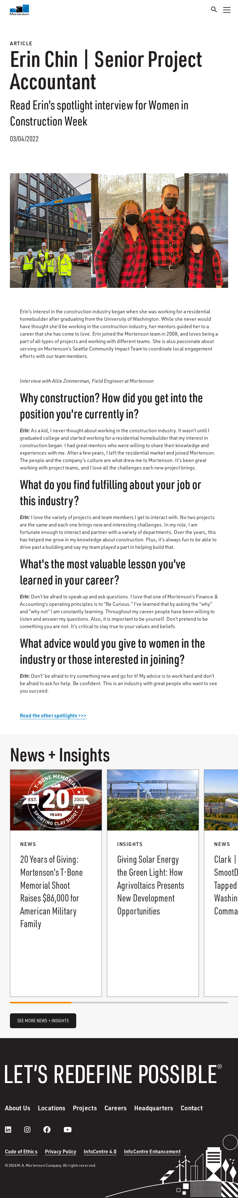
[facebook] (53, 1129)
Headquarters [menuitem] (153, 1108)
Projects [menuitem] (85, 1108)
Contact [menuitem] (192, 1108)
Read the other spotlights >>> (53, 715)
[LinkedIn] (14, 1129)
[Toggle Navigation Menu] (227, 10)
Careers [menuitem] (115, 1108)
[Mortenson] (19, 9)
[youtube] (68, 1129)
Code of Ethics (21, 1151)
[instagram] (33, 1129)
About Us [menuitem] (17, 1108)
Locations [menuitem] (51, 1108)
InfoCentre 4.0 (100, 1151)
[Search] (214, 10)
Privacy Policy (61, 1151)
